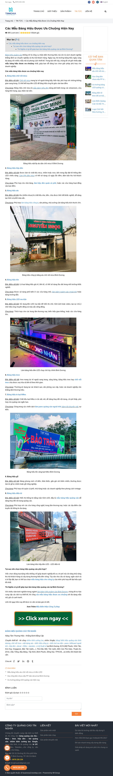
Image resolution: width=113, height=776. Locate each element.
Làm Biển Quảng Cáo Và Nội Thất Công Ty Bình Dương (98, 102)
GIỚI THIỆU (52, 11)
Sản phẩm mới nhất (48, 730)
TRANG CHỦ (38, 11)
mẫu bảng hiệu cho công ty (42, 579)
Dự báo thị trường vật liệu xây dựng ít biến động (89, 731)
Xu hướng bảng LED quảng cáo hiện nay (23, 680)
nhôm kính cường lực (35, 640)
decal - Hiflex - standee (26, 646)
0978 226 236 (20, 2)
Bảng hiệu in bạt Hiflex (16, 394)
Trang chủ (9, 21)
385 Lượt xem (13, 33)
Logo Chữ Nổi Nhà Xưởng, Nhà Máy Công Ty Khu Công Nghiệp (99, 111)
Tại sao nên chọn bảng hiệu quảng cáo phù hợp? (32, 46)
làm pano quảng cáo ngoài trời (48, 407)
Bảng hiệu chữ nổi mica (17, 76)
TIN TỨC (78, 11)
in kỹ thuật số (41, 646)
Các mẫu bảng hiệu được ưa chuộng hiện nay (27, 43)
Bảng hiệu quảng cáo (13, 55)
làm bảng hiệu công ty (29, 203)
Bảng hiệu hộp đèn (15, 168)
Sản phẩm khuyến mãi (49, 740)
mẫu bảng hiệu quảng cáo (67, 498)
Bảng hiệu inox (13, 375)
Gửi (76, 714)
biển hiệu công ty (42, 643)
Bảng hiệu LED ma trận (16, 299)
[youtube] (94, 2)
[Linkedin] (23, 661)
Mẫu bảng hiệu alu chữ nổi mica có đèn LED (24, 672)
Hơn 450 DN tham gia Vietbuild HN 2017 (91, 738)
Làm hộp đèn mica (26, 176)
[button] (104, 2)
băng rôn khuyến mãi (70, 407)
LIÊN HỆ (88, 11)
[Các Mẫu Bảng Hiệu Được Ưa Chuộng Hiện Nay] (10, 11)
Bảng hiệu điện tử (14, 493)
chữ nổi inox (16, 643)
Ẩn (17, 39)
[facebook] (90, 2)
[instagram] (98, 2)
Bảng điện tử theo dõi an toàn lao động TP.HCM (98, 94)
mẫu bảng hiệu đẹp (41, 88)
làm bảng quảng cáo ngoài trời (64, 292)
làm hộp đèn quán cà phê (45, 183)
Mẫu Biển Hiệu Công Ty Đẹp (48, 607)
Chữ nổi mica (25, 80)
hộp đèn (12, 646)
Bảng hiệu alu (13, 191)
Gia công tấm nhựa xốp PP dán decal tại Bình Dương (28, 676)
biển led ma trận (56, 643)
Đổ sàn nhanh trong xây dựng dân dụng (90, 743)
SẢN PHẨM (65, 11)
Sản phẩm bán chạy (48, 735)
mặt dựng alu (28, 643)
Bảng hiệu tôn (13, 280)
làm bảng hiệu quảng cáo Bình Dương (52, 592)
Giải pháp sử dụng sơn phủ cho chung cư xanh (91, 748)
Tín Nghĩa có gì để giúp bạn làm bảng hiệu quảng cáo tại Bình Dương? (45, 49)
